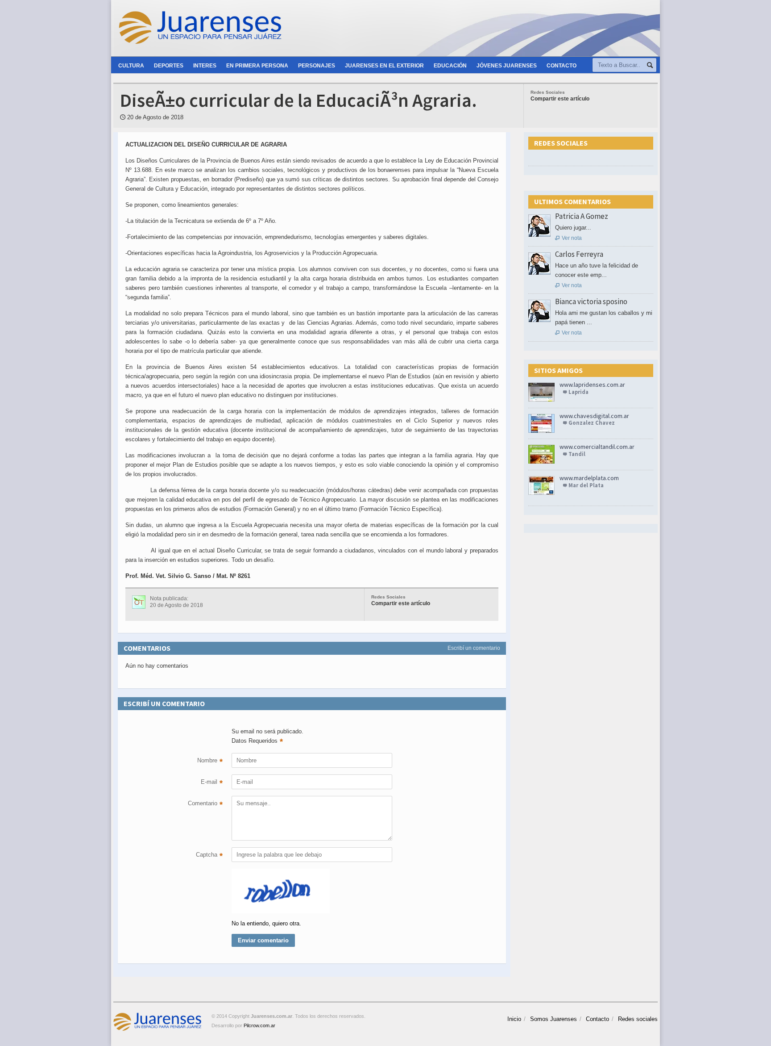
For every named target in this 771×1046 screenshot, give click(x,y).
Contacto (561, 66)
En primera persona (257, 66)
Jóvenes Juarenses (507, 66)
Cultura (131, 66)
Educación (450, 66)
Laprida (578, 392)
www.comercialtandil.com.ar (597, 447)
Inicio (514, 1019)
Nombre (210, 761)
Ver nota (568, 238)
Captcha (209, 855)
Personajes (316, 66)
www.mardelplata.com (589, 478)
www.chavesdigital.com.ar (594, 416)
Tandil (576, 454)
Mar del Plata (586, 485)
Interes (204, 66)
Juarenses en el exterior (384, 66)
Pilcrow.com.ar (259, 1025)
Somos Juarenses (553, 1019)
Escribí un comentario (474, 648)
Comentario (205, 804)
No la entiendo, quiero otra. (266, 923)
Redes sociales (638, 1019)
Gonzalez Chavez (591, 422)
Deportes (168, 66)
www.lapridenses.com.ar (592, 385)
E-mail (212, 782)
